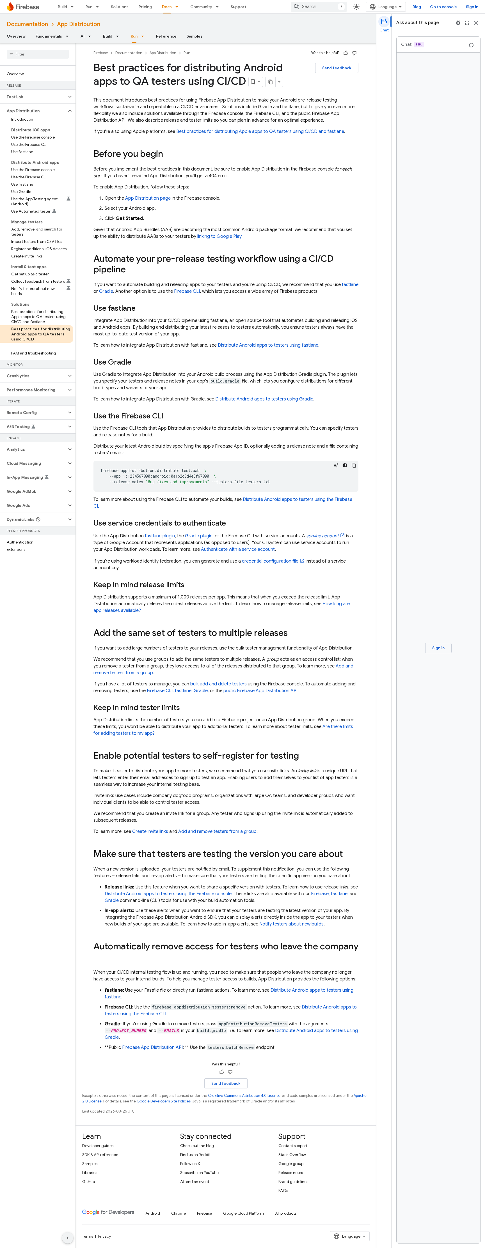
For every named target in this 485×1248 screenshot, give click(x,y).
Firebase (100, 52)
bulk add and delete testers (218, 684)
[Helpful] (346, 53)
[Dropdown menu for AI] (91, 36)
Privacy (104, 1236)
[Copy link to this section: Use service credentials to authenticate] (231, 523)
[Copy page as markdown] (271, 82)
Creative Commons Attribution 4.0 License (244, 1095)
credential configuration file (270, 561)
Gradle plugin (198, 536)
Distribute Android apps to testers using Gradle (264, 399)
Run (89, 6)
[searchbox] (38, 54)
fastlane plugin (160, 536)
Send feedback (336, 67)
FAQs (283, 1190)
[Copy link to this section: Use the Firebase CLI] (169, 416)
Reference (166, 36)
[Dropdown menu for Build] (74, 6)
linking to (219, 236)
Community (201, 6)
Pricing (145, 6)
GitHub (88, 1181)
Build (62, 6)
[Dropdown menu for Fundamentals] (69, 36)
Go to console (443, 6)
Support (238, 6)
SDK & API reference (100, 1154)
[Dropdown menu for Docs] (178, 6)
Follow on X (190, 1163)
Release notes (290, 1172)
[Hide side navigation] (67, 1238)
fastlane (350, 284)
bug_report (458, 22)
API (152, 1047)
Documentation (27, 24)
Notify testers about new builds (291, 924)
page (148, 198)
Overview (16, 36)
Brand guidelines (293, 1181)
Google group (290, 1163)
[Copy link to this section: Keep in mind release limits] (190, 585)
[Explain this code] (335, 465)
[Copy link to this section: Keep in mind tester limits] (185, 708)
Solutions (120, 6)
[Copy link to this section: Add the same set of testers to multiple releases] (293, 633)
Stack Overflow (292, 1154)
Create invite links (150, 831)
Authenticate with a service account (238, 549)
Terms (87, 1236)
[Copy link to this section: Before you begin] (168, 154)
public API (260, 691)
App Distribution (78, 24)
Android (152, 1213)
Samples (195, 36)
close (476, 22)
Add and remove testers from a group (217, 831)
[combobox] (319, 7)
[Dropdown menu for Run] (99, 6)
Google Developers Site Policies (164, 1101)
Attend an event (194, 1181)
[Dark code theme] (344, 465)
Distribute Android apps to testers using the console (168, 894)
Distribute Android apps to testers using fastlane (268, 345)
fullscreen (467, 22)
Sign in (472, 6)
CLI (187, 291)
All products (285, 1213)
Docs (167, 6)
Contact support (292, 1145)
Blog (417, 6)
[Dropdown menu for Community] (219, 6)
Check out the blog (197, 1145)
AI (82, 36)
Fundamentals (49, 36)
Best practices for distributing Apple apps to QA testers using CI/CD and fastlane (260, 131)
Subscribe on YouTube (199, 1172)
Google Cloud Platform (243, 1213)
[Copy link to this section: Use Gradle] (137, 362)
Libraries (89, 1172)
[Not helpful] (354, 53)
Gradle (106, 291)
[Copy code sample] (353, 465)
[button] (33, 96)
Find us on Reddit (195, 1154)
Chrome (178, 1213)
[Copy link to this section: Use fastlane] (141, 308)
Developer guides (97, 1145)
